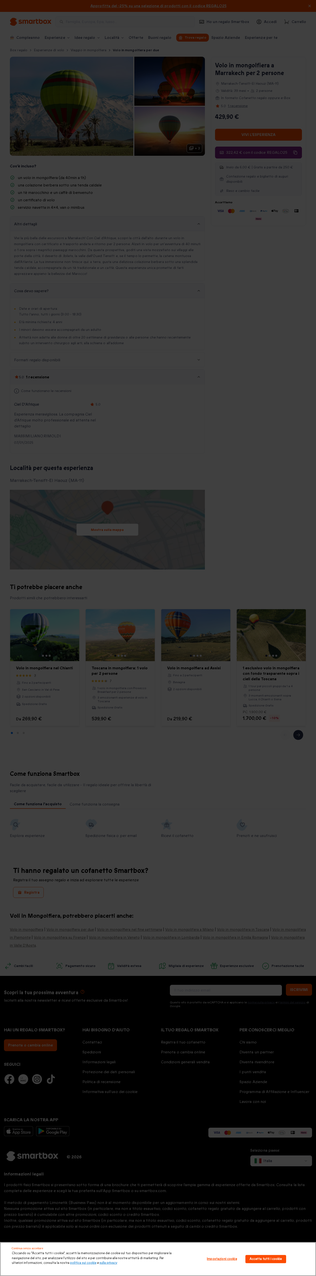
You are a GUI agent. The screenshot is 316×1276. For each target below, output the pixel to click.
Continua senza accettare (27, 1248)
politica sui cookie (83, 1263)
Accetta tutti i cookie (266, 1259)
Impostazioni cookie (222, 1259)
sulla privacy (108, 1263)
